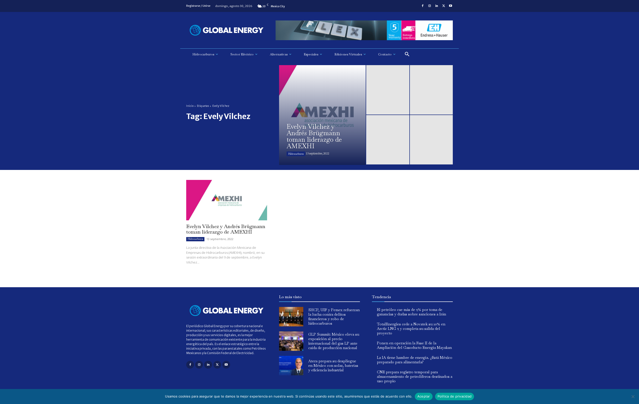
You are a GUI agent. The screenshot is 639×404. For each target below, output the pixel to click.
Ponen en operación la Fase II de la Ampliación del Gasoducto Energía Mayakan (414, 345)
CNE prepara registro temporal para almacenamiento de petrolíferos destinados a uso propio (414, 376)
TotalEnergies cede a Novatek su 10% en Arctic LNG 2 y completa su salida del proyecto (411, 328)
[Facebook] (422, 6)
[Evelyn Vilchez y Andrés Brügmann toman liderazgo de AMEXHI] (322, 115)
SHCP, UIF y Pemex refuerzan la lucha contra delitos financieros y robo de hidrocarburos (334, 316)
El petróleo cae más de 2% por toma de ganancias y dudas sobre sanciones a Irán (411, 311)
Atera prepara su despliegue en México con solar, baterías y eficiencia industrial (333, 365)
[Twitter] (443, 6)
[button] (407, 54)
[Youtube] (450, 6)
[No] (632, 396)
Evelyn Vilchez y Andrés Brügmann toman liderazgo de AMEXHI (225, 229)
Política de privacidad (455, 396)
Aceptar (423, 396)
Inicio (189, 106)
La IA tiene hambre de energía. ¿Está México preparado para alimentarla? (414, 359)
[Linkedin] (436, 6)
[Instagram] (429, 6)
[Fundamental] (364, 30)
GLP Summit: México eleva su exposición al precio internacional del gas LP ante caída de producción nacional (333, 341)
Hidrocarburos (296, 153)
